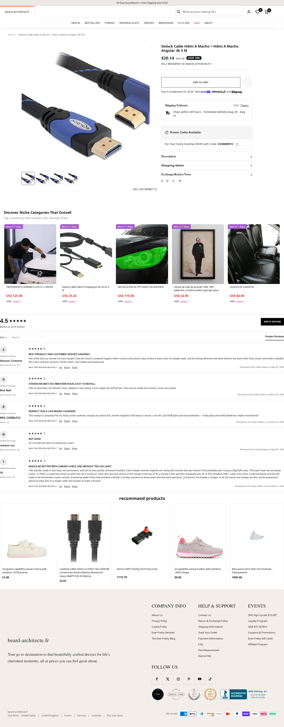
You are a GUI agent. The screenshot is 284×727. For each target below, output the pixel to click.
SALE (197, 23)
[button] (247, 82)
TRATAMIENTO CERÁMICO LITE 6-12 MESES (29, 287)
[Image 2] (42, 178)
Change (245, 105)
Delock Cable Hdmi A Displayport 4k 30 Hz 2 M (85, 289)
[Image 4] (70, 178)
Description (168, 156)
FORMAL (110, 23)
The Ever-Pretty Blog (163, 638)
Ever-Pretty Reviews (163, 632)
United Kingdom (50, 715)
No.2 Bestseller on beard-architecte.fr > (187, 64)
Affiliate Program (258, 644)
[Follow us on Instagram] (178, 679)
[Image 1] (28, 178)
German (81, 715)
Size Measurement (208, 650)
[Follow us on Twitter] (167, 679)
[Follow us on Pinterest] (189, 679)
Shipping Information (210, 626)
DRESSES (149, 23)
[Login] (249, 11)
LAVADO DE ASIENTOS (242, 287)
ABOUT (208, 23)
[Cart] (266, 12)
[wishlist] (257, 11)
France (67, 715)
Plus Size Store (115, 715)
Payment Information (210, 638)
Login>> (17, 301)
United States (28, 715)
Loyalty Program (257, 621)
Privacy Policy (159, 621)
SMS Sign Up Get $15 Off (262, 615)
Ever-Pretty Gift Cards (260, 638)
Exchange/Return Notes (176, 174)
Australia (96, 715)
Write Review (272, 321)
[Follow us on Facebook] (157, 679)
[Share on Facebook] (162, 181)
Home (11, 34)
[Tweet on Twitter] (173, 181)
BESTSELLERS (92, 23)
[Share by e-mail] (180, 181)
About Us (157, 615)
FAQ (200, 644)
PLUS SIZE (184, 23)
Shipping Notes (172, 165)
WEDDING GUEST (129, 23)
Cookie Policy (159, 626)
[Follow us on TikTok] (210, 679)
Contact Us (204, 615)
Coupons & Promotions (261, 632)
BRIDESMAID (166, 23)
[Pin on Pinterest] (167, 181)
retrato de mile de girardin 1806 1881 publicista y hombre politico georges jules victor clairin (196, 289)
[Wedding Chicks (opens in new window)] (158, 694)
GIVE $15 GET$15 (257, 626)
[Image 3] (56, 178)
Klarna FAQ (204, 656)
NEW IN (75, 23)
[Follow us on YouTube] (199, 679)
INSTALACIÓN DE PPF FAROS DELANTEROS (141, 287)
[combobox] (212, 11)
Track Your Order (207, 632)
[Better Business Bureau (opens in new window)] (244, 694)
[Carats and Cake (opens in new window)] (176, 694)
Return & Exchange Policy (213, 621)
